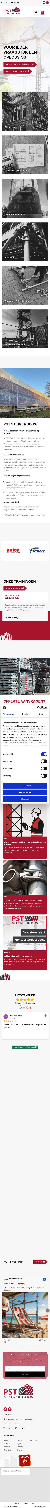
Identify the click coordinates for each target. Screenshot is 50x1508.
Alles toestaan (25, 786)
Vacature (7, 952)
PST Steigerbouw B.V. (10, 1506)
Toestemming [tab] (8, 714)
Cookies (25, 1503)
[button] (42, 12)
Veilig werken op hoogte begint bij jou (20, 956)
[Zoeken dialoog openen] (36, 12)
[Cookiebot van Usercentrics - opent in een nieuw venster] (37, 707)
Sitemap (17, 1503)
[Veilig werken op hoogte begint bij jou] (25, 933)
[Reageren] (9, 1341)
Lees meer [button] (8, 1290)
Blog (5, 838)
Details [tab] (25, 714)
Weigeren (25, 799)
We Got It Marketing (40, 1506)
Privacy (33, 1503)
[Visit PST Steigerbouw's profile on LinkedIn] (6, 1279)
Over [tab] (41, 714)
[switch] (44, 761)
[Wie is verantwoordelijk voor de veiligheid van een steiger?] (25, 819)
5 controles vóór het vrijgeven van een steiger (23, 900)
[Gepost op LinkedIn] (44, 1279)
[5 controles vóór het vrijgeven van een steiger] (25, 877)
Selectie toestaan (25, 792)
